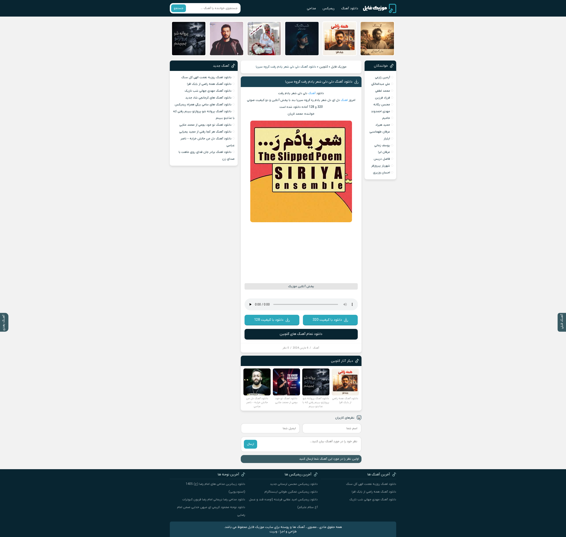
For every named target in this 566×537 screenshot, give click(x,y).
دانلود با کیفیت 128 (268, 320)
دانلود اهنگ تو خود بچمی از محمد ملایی (205, 125)
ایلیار (387, 139)
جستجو (178, 8)
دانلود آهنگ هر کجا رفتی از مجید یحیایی (205, 132)
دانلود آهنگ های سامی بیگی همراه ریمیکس (203, 104)
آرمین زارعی (382, 77)
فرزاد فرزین (382, 98)
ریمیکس (329, 8)
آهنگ (312, 93)
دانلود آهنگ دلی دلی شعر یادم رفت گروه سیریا (318, 82)
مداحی (311, 8)
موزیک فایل (338, 67)
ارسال (250, 444)
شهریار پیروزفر (380, 166)
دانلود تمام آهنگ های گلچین (301, 334)
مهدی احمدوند (380, 111)
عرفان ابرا (384, 152)
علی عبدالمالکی (380, 84)
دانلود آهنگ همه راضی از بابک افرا (209, 84)
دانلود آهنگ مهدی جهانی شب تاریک (208, 91)
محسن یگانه (381, 104)
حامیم (386, 118)
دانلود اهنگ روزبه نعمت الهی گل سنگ (206, 77)
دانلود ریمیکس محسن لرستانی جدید (294, 484)
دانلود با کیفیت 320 (327, 320)
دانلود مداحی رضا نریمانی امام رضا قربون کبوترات (213, 499)
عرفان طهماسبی (379, 132)
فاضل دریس (382, 159)
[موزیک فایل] (379, 8)
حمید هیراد (382, 125)
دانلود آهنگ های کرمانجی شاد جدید (208, 98)
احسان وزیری (381, 173)
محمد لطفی (382, 91)
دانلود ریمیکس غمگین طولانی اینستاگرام (291, 492)
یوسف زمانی (382, 145)
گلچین (323, 67)
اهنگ (344, 100)
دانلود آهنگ (349, 8)
